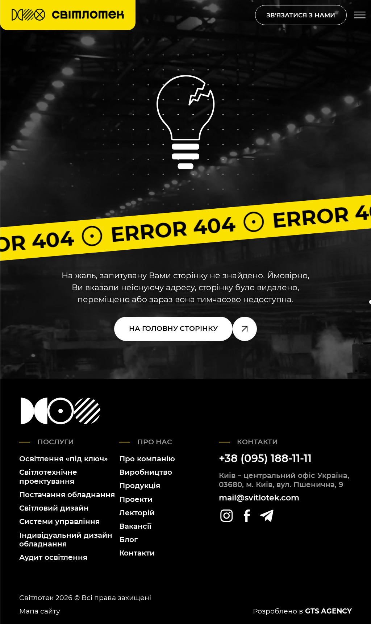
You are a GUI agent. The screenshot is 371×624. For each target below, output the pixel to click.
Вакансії (135, 526)
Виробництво (145, 472)
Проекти (136, 499)
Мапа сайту (39, 611)
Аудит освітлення (53, 557)
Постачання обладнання (67, 494)
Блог (128, 539)
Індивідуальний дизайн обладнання (65, 540)
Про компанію (147, 458)
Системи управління (59, 521)
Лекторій (137, 512)
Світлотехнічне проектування (48, 476)
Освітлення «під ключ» (63, 458)
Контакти (137, 552)
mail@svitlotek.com (259, 498)
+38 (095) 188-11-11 (265, 458)
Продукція (139, 485)
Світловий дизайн (54, 507)
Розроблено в (302, 611)
